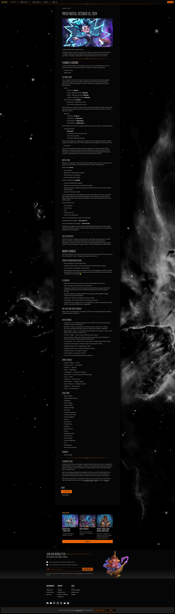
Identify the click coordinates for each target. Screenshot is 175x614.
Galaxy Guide (35, 2)
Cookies (73, 594)
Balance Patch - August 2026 (66, 530)
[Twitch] (54, 603)
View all (87, 541)
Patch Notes (66, 495)
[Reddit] (65, 603)
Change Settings (99, 610)
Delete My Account (63, 594)
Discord (106, 480)
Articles (13, 2)
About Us (54, 2)
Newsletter (49, 590)
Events (46, 2)
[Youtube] (51, 603)
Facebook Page (88, 480)
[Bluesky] (68, 603)
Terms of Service (75, 590)
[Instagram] (58, 603)
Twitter (96, 480)
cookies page (78, 610)
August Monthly (84, 529)
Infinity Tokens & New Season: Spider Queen (103, 530)
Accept (111, 610)
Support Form (61, 592)
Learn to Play (24, 2)
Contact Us (61, 596)
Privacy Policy (79, 573)
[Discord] (47, 603)
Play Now (170, 2)
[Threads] (61, 603)
